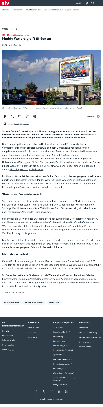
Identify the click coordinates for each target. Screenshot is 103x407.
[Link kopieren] (27, 116)
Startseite (6, 10)
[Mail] (20, 116)
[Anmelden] (86, 3)
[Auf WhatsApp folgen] (98, 116)
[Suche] (92, 3)
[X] (12, 116)
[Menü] (99, 3)
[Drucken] (35, 116)
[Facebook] (5, 116)
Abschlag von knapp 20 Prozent (26, 169)
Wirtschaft (18, 10)
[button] (51, 79)
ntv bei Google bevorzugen (19, 124)
